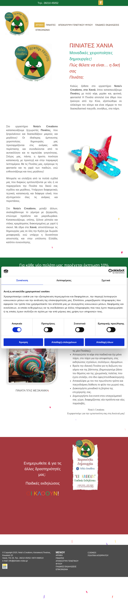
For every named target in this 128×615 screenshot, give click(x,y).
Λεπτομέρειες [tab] (64, 280)
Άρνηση (23, 342)
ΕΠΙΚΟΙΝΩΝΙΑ (43, 30)
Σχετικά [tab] (106, 280)
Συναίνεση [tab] (22, 280)
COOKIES (92, 553)
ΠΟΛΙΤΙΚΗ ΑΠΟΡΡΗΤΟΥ (98, 555)
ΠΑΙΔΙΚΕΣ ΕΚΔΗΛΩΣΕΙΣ (107, 25)
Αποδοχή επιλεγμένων (64, 342)
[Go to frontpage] (16, 22)
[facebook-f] (100, 2)
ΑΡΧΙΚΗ (39, 25)
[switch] (48, 329)
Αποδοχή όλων (104, 342)
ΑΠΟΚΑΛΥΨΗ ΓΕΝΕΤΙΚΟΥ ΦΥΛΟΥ (75, 25)
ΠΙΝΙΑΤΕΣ (51, 25)
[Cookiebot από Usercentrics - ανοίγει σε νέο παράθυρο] (110, 271)
